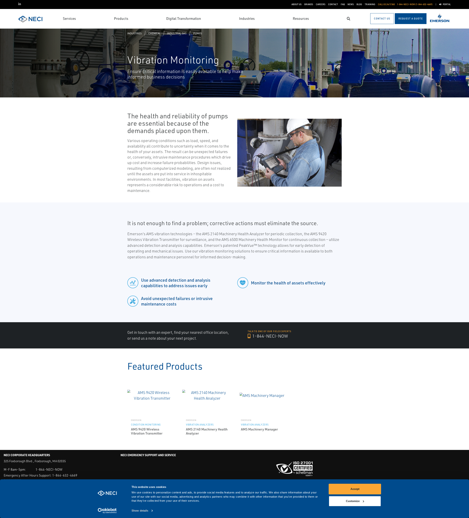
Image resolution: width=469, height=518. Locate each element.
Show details (140, 510)
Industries (134, 33)
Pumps (197, 33)
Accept (354, 488)
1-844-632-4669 (64, 475)
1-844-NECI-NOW (269, 336)
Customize (353, 501)
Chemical (154, 33)
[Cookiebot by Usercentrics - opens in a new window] (107, 511)
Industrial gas (177, 33)
